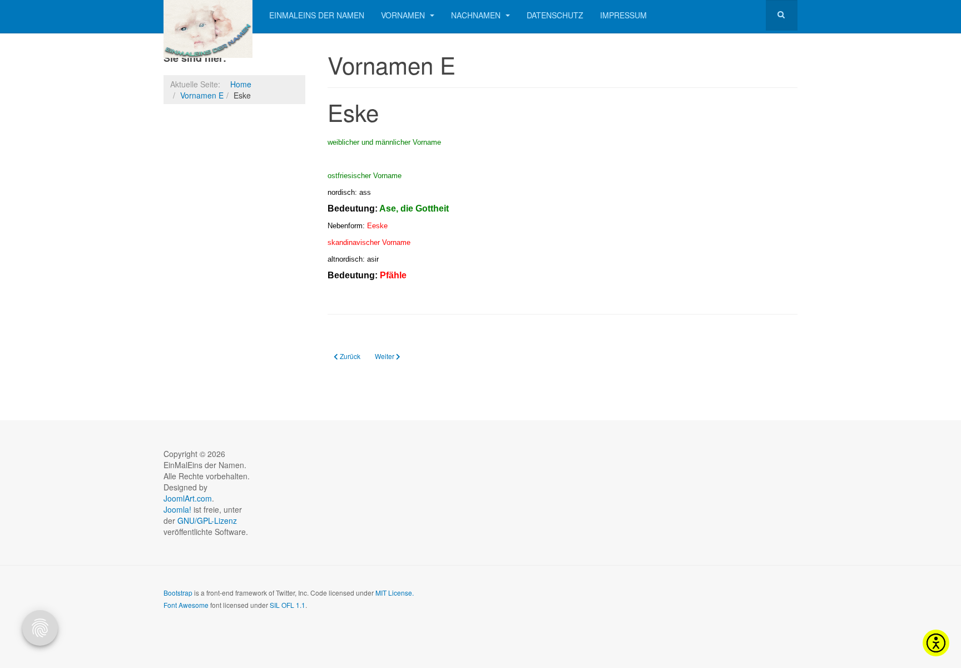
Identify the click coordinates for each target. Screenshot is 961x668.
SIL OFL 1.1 (287, 605)
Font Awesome (186, 605)
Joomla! (177, 509)
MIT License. (394, 592)
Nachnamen (477, 15)
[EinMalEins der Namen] (208, 15)
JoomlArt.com (188, 498)
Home (240, 84)
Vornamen (404, 15)
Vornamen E (202, 95)
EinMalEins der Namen (316, 15)
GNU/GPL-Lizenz (207, 520)
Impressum (623, 15)
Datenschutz (555, 15)
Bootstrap (178, 592)
